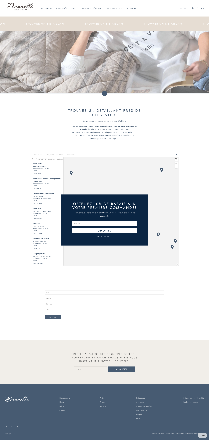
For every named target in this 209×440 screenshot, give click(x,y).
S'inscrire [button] (104, 230)
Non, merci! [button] (104, 236)
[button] (145, 197)
